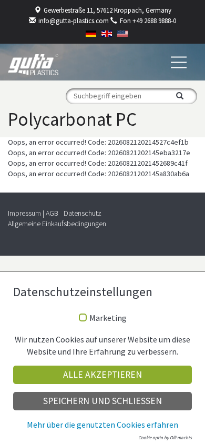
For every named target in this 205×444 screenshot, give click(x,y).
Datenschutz (82, 213)
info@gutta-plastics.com (73, 20)
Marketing (108, 318)
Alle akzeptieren (102, 374)
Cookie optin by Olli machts (165, 437)
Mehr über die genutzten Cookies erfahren (102, 424)
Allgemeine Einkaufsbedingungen (57, 223)
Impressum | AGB (33, 213)
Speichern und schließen (102, 401)
